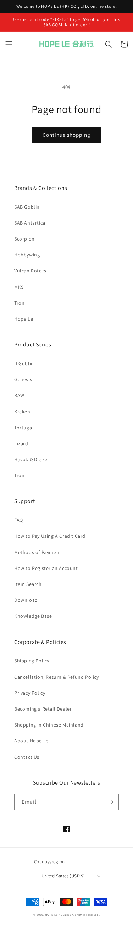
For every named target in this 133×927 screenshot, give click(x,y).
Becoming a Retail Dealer (43, 709)
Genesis (23, 379)
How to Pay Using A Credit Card (49, 536)
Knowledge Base (33, 616)
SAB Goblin (27, 207)
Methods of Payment (37, 552)
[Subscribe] (110, 802)
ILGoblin (24, 363)
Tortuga (23, 427)
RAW (19, 395)
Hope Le (23, 319)
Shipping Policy (31, 660)
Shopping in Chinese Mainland (49, 725)
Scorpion (24, 239)
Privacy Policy (29, 693)
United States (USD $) (63, 876)
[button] (9, 44)
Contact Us (26, 757)
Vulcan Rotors (30, 270)
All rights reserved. (86, 914)
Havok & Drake (31, 459)
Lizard (21, 443)
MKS (19, 287)
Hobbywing (27, 254)
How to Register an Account (46, 568)
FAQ (18, 520)
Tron (19, 303)
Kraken (22, 411)
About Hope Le (31, 740)
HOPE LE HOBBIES (58, 914)
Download (26, 600)
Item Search (28, 584)
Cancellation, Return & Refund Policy (56, 677)
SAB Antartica (29, 223)
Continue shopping (66, 134)
